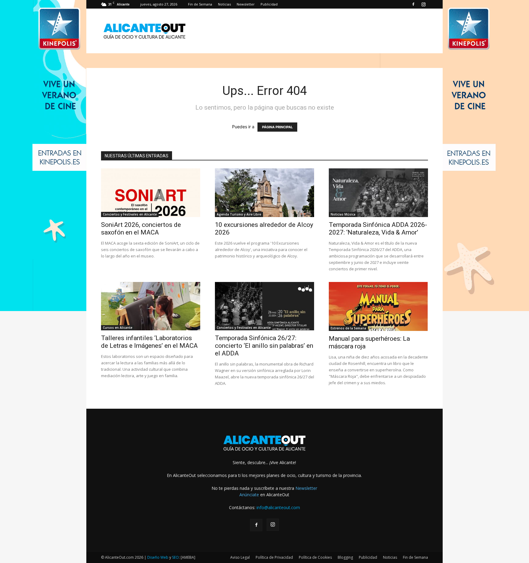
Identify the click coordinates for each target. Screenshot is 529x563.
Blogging (345, 557)
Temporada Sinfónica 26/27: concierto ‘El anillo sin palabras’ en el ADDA (264, 345)
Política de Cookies (315, 557)
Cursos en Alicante (117, 327)
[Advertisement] (316, 31)
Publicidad (269, 4)
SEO (175, 557)
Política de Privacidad (274, 557)
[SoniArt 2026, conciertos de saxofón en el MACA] (150, 192)
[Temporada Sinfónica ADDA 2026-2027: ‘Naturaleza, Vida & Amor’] (378, 192)
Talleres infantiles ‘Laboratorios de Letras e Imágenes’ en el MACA (149, 341)
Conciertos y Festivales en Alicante (130, 214)
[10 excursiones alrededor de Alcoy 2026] (264, 192)
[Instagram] (423, 4)
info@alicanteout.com (278, 507)
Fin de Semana (200, 4)
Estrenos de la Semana (348, 328)
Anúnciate (249, 494)
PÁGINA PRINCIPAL (277, 127)
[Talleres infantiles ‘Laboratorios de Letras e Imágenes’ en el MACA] (150, 306)
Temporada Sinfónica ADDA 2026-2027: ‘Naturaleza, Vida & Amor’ (378, 228)
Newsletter (246, 4)
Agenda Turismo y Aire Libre (239, 214)
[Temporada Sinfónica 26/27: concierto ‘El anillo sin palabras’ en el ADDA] (264, 306)
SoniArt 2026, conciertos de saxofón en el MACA (141, 228)
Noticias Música (343, 214)
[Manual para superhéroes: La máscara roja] (378, 306)
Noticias (224, 4)
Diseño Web (157, 557)
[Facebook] (413, 4)
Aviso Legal (240, 557)
